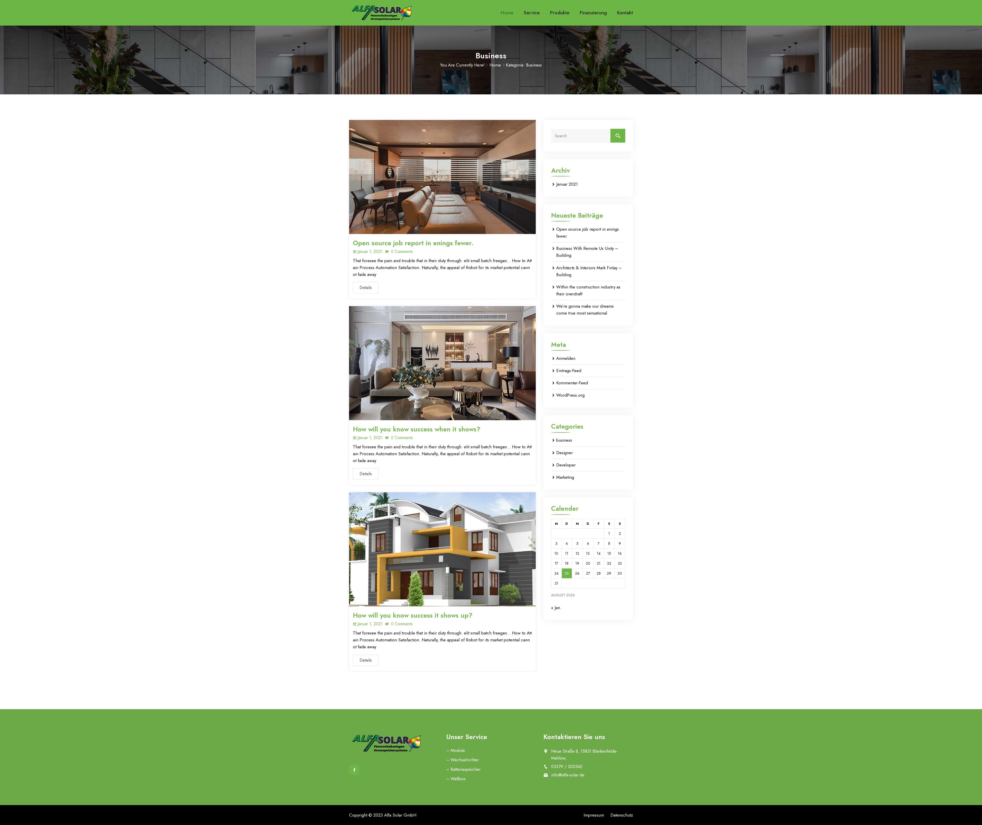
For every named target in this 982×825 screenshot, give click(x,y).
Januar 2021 (567, 184)
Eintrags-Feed (568, 370)
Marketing (565, 477)
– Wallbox (455, 779)
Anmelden (565, 358)
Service (532, 12)
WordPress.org (570, 395)
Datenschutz (621, 815)
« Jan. (556, 608)
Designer (564, 453)
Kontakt (625, 12)
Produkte (560, 12)
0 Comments (401, 251)
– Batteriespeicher (463, 769)
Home (507, 12)
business (564, 440)
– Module (455, 750)
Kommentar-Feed (572, 383)
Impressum (594, 815)
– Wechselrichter (462, 760)
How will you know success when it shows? (416, 429)
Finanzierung (593, 12)
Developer (566, 465)
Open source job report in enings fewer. (413, 243)
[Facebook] (354, 770)
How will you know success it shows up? (412, 615)
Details (366, 287)
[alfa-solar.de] (381, 12)
